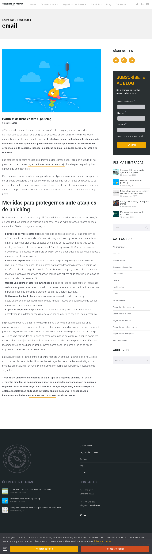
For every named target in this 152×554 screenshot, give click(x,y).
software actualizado (54, 296)
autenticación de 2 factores (76, 287)
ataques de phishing (58, 185)
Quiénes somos (86, 446)
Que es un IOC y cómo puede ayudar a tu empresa (132, 171)
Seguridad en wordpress (123, 334)
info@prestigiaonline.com (90, 505)
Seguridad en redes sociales (125, 327)
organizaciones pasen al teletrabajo (46, 164)
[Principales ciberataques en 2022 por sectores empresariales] (116, 193)
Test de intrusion (120, 340)
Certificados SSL (120, 274)
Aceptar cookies (44, 548)
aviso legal (138, 136)
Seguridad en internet (122, 320)
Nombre (121, 112)
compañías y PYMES (72, 134)
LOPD (115, 294)
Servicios (83, 459)
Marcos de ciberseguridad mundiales (131, 213)
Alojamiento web (120, 247)
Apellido (121, 124)
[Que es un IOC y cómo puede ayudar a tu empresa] (116, 172)
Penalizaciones (119, 300)
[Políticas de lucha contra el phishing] (116, 182)
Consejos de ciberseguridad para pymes (134, 202)
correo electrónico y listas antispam (73, 233)
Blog (81, 466)
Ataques (116, 253)
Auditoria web (119, 260)
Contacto (83, 472)
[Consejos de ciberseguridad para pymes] (116, 203)
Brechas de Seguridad (122, 267)
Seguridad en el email (122, 314)
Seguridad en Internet (89, 452)
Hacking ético (118, 287)
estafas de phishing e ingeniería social (24, 269)
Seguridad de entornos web (124, 307)
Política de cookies (102, 541)
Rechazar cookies (115, 548)
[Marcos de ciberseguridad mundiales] (116, 214)
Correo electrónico (126, 101)
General (116, 280)
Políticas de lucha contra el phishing (131, 181)
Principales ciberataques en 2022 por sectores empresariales (134, 192)
